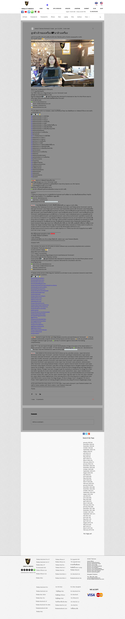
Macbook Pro (44, 17)
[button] (75, 11)
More (86, 17)
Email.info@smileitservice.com (95, 579)
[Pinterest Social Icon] (38, 12)
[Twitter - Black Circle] (24, 570)
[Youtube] (25, 12)
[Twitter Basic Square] (86, 434)
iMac (72, 17)
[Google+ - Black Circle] (27, 570)
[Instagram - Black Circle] (32, 570)
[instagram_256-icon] (35, 12)
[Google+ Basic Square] (89, 434)
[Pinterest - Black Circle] (29, 570)
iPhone (53, 17)
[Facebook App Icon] (22, 12)
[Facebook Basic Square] (84, 434)
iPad (59, 17)
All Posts (25, 17)
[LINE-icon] (32, 12)
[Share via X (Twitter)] (36, 394)
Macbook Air (33, 17)
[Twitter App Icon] (29, 12)
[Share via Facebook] (32, 394)
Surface (79, 17)
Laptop (66, 17)
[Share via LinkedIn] (40, 394)
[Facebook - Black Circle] (22, 570)
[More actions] (93, 28)
